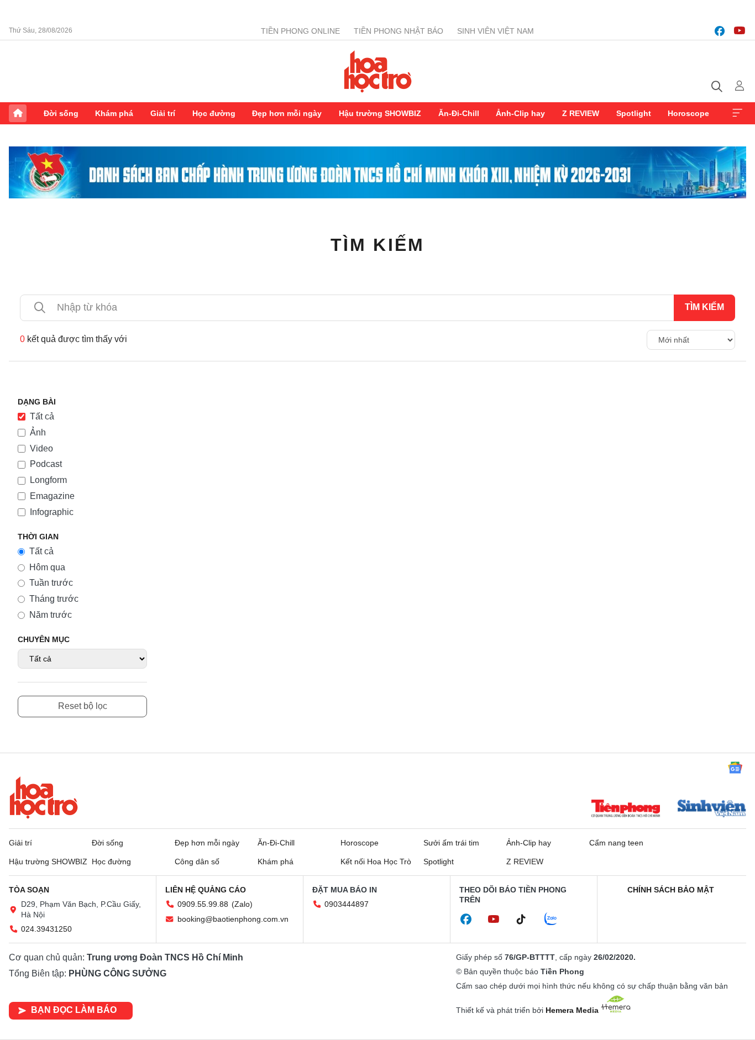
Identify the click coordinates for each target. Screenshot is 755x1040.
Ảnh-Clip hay (520, 113)
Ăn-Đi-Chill (458, 113)
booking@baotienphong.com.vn (233, 919)
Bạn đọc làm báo (74, 1010)
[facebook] (719, 31)
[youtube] (739, 31)
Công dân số (197, 861)
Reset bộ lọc (82, 706)
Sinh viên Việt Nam (495, 31)
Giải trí (162, 113)
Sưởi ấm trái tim (451, 842)
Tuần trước (51, 582)
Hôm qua (47, 567)
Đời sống (61, 113)
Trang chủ (18, 113)
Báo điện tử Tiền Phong (377, 71)
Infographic (52, 512)
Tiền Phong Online (300, 31)
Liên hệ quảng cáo (205, 889)
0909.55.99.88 (202, 904)
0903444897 (346, 904)
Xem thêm (737, 113)
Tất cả (42, 416)
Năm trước (50, 614)
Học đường (213, 113)
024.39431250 (46, 929)
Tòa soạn (29, 889)
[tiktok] (527, 919)
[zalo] (556, 919)
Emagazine (52, 496)
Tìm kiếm (378, 245)
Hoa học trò (43, 797)
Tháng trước (53, 598)
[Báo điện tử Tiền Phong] (625, 810)
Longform (48, 480)
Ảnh (38, 432)
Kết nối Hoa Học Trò (375, 861)
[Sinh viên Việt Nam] (712, 810)
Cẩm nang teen (616, 842)
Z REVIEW (580, 113)
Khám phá (114, 113)
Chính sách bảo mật (670, 889)
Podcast (46, 464)
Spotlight (633, 113)
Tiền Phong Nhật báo (398, 31)
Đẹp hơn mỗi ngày (287, 113)
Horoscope (688, 113)
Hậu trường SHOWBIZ (380, 113)
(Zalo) (242, 904)
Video (41, 448)
